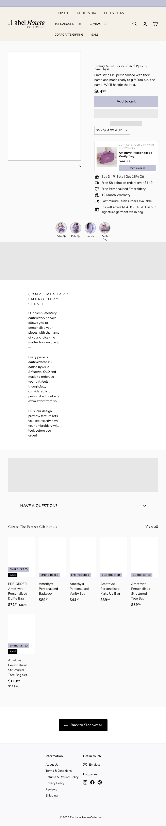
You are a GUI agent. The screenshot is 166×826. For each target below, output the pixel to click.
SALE (94, 35)
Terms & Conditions (59, 771)
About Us (52, 765)
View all (152, 526)
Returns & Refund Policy (62, 777)
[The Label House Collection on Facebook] (92, 782)
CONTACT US (98, 24)
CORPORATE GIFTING (69, 35)
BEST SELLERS (114, 13)
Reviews (51, 789)
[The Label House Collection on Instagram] (85, 782)
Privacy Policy (55, 783)
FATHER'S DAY (86, 13)
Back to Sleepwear (86, 725)
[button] (126, 113)
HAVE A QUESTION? (38, 505)
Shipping (52, 795)
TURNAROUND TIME (68, 24)
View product (137, 168)
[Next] (78, 166)
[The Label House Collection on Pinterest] (100, 782)
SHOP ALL (62, 13)
